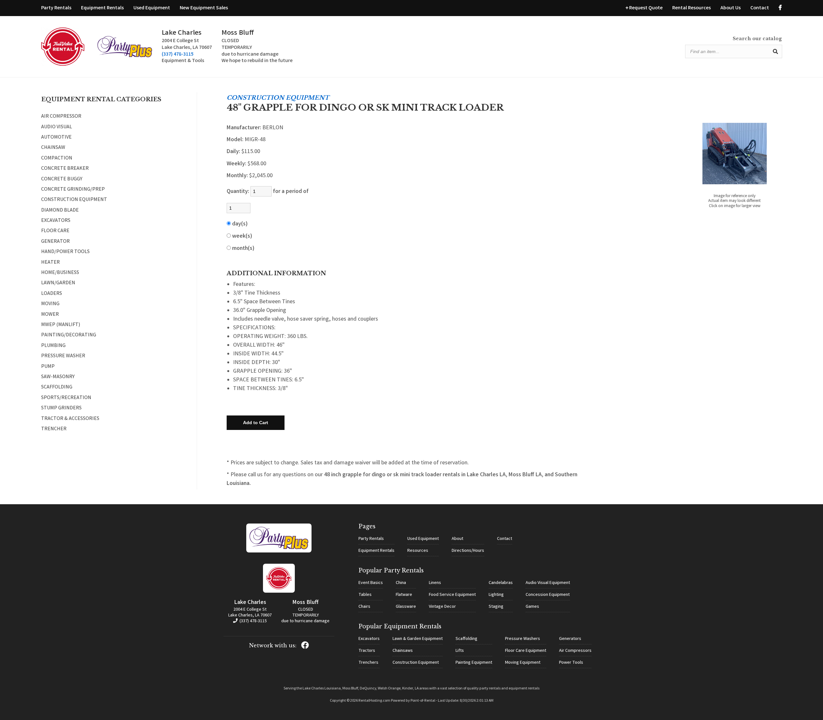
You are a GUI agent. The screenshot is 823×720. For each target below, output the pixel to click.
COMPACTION (56, 158)
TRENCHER (54, 429)
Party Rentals (56, 8)
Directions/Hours (468, 551)
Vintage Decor (442, 607)
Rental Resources (691, 8)
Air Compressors (575, 651)
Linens (435, 583)
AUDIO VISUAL (56, 127)
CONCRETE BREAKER (65, 168)
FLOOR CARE (55, 231)
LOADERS (51, 293)
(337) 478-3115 (178, 54)
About (457, 539)
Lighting (496, 595)
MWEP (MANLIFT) (60, 325)
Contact (759, 8)
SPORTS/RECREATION (66, 398)
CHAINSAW (53, 147)
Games (532, 607)
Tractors (366, 651)
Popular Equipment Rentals (399, 626)
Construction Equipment (416, 663)
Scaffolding (466, 639)
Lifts (460, 651)
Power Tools (571, 663)
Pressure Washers (522, 639)
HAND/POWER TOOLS (65, 252)
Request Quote (645, 8)
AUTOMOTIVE (56, 137)
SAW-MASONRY (58, 377)
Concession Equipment (548, 595)
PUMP (48, 366)
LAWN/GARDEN (58, 283)
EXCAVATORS (55, 220)
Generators (570, 639)
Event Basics (370, 583)
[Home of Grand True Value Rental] (279, 551)
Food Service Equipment (452, 595)
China (401, 583)
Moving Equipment (522, 663)
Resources (417, 551)
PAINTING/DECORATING (68, 335)
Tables (365, 595)
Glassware (406, 607)
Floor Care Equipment (525, 651)
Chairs (364, 607)
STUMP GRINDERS (61, 408)
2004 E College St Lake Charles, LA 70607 (250, 612)
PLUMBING (53, 346)
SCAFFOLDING (56, 387)
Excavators (369, 639)
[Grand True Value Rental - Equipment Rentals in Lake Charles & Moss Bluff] (63, 64)
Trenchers (368, 663)
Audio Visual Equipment (548, 583)
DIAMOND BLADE (60, 210)
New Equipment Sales (204, 8)
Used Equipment (151, 8)
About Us (730, 8)
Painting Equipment (474, 663)
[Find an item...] (775, 51)
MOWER (50, 314)
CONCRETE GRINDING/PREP (73, 189)
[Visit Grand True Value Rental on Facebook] (780, 8)
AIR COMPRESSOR (61, 116)
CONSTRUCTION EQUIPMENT (74, 200)
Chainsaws (403, 651)
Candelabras (501, 583)
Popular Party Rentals (391, 570)
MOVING (50, 304)
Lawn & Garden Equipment (418, 639)
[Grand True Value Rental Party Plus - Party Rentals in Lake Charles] (124, 56)
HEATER (50, 262)
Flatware (404, 595)
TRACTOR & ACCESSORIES (70, 419)
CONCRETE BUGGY (61, 179)
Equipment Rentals (102, 8)
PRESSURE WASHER (63, 356)
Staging (496, 607)
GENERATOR (55, 241)
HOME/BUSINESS (60, 273)
